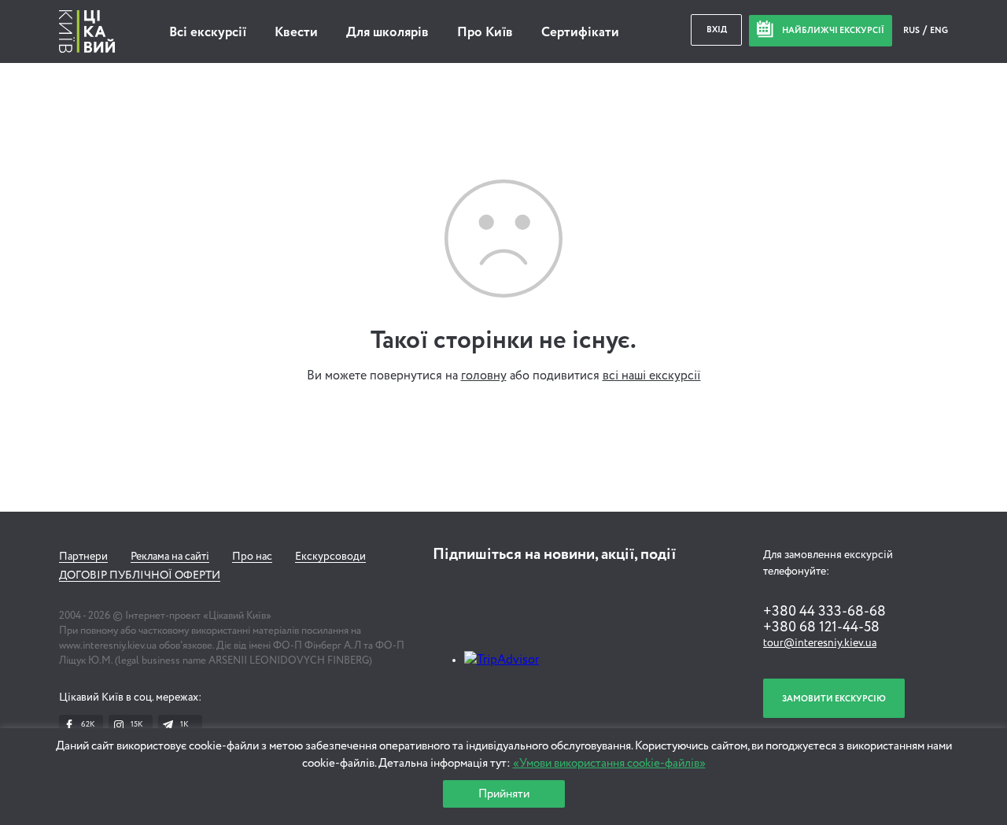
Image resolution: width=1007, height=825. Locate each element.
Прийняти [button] (503, 794)
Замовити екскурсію (834, 698)
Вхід (716, 29)
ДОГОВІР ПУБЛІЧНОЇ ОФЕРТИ (139, 575)
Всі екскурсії (207, 32)
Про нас (252, 556)
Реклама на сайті (170, 556)
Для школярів (387, 32)
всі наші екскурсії (652, 376)
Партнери (83, 556)
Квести (296, 32)
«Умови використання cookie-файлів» (609, 763)
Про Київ (485, 32)
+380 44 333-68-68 (824, 612)
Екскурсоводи (330, 556)
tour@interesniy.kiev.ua (819, 643)
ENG (939, 30)
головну (484, 376)
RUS (912, 30)
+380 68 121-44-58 (821, 627)
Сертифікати (580, 32)
